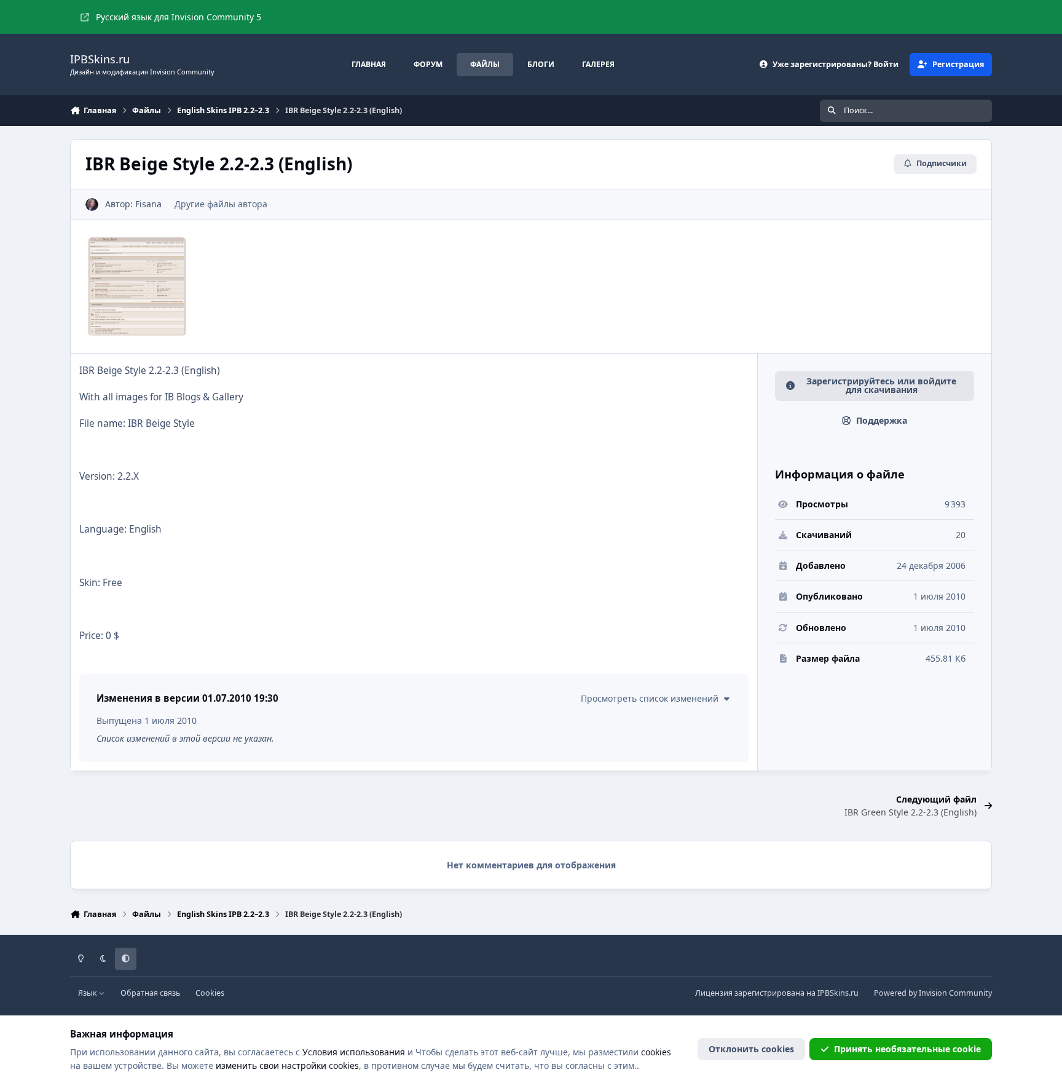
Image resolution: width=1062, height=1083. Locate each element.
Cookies (209, 993)
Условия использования (353, 1052)
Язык (88, 993)
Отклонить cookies (751, 1049)
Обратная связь (150, 993)
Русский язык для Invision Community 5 (178, 17)
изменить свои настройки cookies (287, 1065)
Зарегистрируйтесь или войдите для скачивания (881, 385)
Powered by (933, 993)
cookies (656, 1052)
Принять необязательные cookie (907, 1049)
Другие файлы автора (221, 204)
